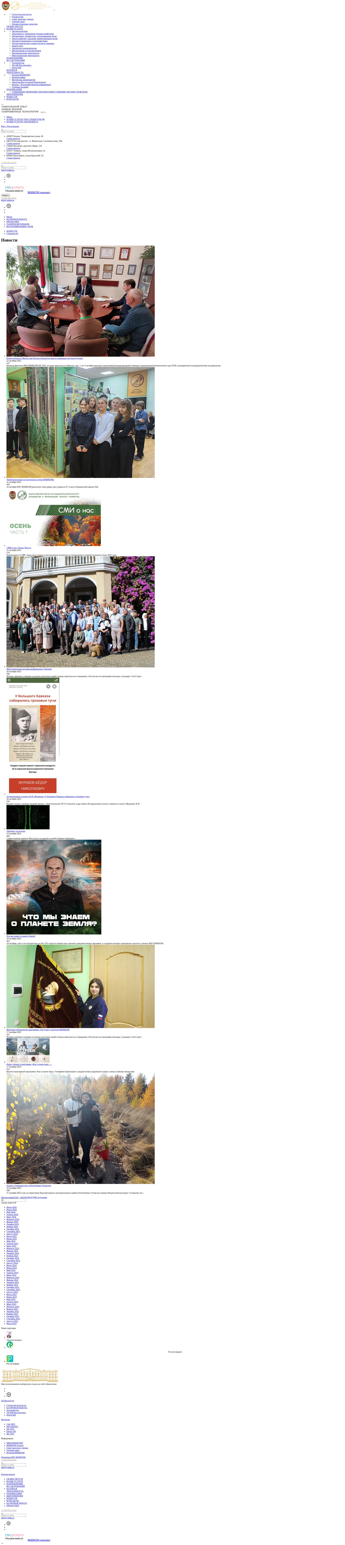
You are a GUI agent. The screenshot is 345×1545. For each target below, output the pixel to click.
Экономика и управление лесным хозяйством (33, 34)
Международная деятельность (25, 55)
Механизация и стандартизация (26, 51)
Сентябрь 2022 (13, 1319)
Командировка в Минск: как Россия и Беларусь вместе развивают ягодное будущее (44, 358)
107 (31, 1197)
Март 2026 (11, 1217)
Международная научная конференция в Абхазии (29, 669)
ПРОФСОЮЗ (12, 1505)
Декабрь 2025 (12, 1224)
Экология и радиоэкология (24, 48)
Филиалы (5, 1419)
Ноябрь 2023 (12, 1285)
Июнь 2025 (11, 1239)
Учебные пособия (20, 87)
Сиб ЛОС (10, 1424)
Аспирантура (18, 63)
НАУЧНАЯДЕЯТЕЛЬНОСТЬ (14, 71)
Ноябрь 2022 (12, 1314)
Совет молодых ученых (23, 19)
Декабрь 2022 (12, 1311)
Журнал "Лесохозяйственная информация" (31, 84)
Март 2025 (11, 1246)
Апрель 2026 (12, 1214)
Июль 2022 (11, 1323)
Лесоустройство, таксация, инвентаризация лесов (35, 38)
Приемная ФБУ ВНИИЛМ (13, 1457)
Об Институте (7, 1401)
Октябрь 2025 (12, 1229)
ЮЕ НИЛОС (12, 1426)
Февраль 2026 (12, 1219)
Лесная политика (20, 31)
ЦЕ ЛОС (10, 1429)
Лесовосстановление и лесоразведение (30, 41)
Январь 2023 (12, 1309)
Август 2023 (12, 1292)
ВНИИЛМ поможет (39, 192)
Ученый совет (18, 21)
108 (34, 1197)
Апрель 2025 (12, 1243)
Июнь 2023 (11, 1297)
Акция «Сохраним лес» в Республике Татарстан (28, 1185)
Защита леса (17, 46)
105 (24, 1197)
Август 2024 (12, 1263)
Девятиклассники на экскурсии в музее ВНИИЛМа (30, 479)
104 (21, 1197)
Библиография (18, 77)
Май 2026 (10, 1212)
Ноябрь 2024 (12, 1256)
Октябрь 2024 (12, 1258)
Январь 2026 (12, 1222)
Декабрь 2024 (12, 1253)
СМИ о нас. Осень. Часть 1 (18, 548)
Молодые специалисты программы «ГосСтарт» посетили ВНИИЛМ (37, 1030)
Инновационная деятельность (25, 53)
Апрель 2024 (12, 1273)
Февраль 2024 (12, 1277)
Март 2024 (11, 1275)
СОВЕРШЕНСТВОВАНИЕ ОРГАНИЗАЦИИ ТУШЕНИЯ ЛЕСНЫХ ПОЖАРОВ (49, 92)
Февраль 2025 (12, 1248)
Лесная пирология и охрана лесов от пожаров (33, 43)
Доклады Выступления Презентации (29, 82)
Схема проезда (13, 138)
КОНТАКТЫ (12, 99)
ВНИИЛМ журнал (15, 1445)
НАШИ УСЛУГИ (14, 29)
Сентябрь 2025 (13, 1231)
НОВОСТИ (11, 97)
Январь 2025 (12, 1251)
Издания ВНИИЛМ (21, 75)
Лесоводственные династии (25, 24)
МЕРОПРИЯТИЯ (14, 94)
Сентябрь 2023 (13, 1290)
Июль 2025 (11, 1236)
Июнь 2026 (11, 1210)
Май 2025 (10, 1241)
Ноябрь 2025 (12, 1227)
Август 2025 (12, 1234)
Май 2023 (10, 1299)
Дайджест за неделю (15, 831)
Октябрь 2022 (12, 1316)
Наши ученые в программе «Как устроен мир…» (29, 1064)
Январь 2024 (12, 1280)
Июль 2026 (11, 1207)
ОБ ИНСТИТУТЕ (14, 26)
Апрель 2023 (12, 1302)
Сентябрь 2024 (13, 1260)
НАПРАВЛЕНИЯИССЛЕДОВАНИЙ (15, 59)
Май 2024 (10, 1270)
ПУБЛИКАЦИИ (14, 89)
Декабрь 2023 (12, 1282)
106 (28, 1197)
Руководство (17, 17)
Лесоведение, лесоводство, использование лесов (34, 36)
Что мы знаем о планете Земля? (20, 936)
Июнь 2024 (11, 1268)
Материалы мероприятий (23, 80)
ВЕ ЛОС (10, 1434)
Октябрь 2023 (12, 1287)
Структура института (22, 14)
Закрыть (5, 195)
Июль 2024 (11, 1265)
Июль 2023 (11, 1294)
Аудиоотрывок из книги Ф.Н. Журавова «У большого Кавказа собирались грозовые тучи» (48, 796)
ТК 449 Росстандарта (21, 65)
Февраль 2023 (12, 1306)
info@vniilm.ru (7, 170)
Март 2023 (11, 1304)
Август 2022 (12, 1321)
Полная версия (8, 1474)
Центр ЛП (11, 1431)
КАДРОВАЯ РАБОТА (16, 1408)
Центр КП (16, 68)
